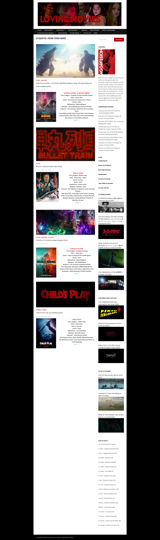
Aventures (44, 237)
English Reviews (62, 33)
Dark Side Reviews (104, 170)
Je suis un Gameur (104, 179)
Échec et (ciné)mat (104, 165)
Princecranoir (102, 127)
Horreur (38, 310)
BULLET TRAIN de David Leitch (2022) (49, 166)
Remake (44, 310)
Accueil (39, 30)
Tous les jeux (87, 33)
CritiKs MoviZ (102, 161)
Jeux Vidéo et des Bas (105, 183)
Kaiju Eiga (44, 80)
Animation (84, 30)
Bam (72, 537)
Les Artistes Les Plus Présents (45, 33)
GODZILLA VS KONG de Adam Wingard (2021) (52, 240)
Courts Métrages (94, 30)
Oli (99, 148)
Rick (99, 116)
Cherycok (101, 111)
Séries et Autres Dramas (108, 30)
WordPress (66, 537)
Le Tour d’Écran (103, 188)
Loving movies (50, 537)
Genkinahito (102, 174)
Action (38, 80)
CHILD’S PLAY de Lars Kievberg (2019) (49, 313)
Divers (95, 33)
